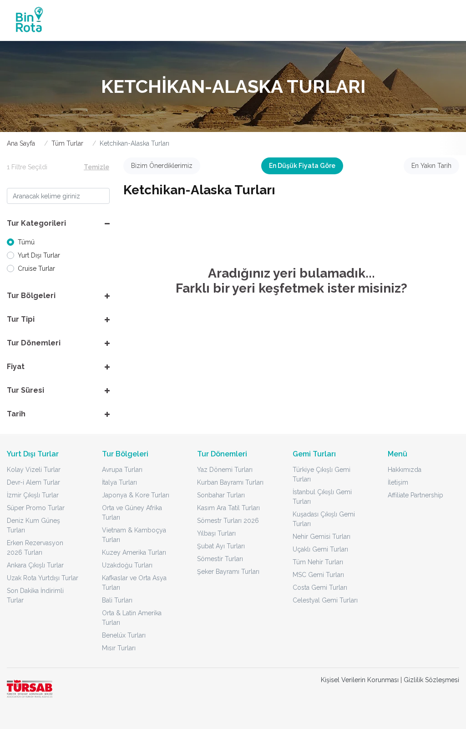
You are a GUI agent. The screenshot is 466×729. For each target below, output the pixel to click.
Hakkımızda (404, 469)
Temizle (96, 167)
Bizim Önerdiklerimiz (161, 165)
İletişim (398, 482)
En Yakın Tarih (431, 165)
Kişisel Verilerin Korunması (360, 679)
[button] (58, 223)
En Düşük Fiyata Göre (302, 165)
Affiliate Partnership (415, 495)
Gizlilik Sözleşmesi (431, 679)
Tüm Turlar (67, 143)
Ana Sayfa (21, 143)
